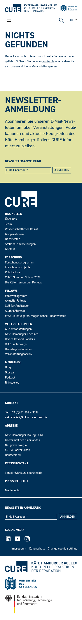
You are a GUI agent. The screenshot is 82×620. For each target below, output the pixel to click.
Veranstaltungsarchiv (18, 354)
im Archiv (48, 61)
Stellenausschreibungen (20, 244)
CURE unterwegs (16, 344)
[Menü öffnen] (9, 21)
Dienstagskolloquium (18, 349)
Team (8, 224)
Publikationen (13, 272)
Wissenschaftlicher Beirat (21, 229)
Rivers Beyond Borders (20, 339)
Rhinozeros (12, 382)
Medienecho (12, 490)
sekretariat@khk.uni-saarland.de (26, 417)
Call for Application (17, 306)
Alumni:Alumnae (15, 311)
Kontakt (10, 249)
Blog (8, 367)
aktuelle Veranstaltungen (37, 66)
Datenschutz (37, 548)
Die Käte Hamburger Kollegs (23, 282)
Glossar (10, 372)
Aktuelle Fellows (15, 301)
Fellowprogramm (16, 296)
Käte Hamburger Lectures (21, 334)
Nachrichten (12, 239)
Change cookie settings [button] (62, 548)
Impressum (18, 548)
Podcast (10, 377)
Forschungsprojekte (17, 267)
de (72, 20)
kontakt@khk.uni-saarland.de (23, 473)
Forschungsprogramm (19, 262)
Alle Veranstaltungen (18, 329)
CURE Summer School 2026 (22, 277)
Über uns (11, 219)
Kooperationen (14, 234)
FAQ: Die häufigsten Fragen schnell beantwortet (35, 316)
